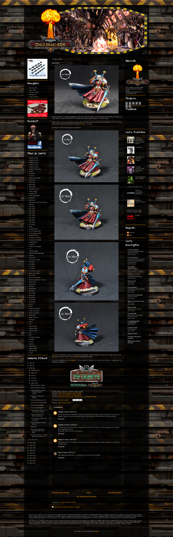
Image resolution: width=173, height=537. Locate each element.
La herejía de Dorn (34, 271)
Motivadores (32, 288)
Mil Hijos (31, 286)
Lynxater (61, 425)
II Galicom (32, 244)
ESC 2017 (32, 206)
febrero (33, 383)
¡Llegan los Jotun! (132, 296)
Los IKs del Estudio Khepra (39, 402)
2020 (31, 368)
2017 (31, 448)
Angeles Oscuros (34, 167)
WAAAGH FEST (132, 333)
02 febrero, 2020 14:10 (69, 439)
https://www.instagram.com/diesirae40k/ (70, 393)
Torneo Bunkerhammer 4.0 (38, 400)
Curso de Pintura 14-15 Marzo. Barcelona (37, 415)
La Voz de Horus (133, 257)
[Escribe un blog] (75, 400)
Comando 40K (132, 313)
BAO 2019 (32, 187)
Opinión (31, 304)
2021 (31, 365)
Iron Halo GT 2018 (34, 260)
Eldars (31, 226)
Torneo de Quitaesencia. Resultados (139, 192)
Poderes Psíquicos (34, 308)
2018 (31, 445)
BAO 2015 (32, 182)
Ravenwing (32, 315)
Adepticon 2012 (33, 158)
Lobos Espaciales (34, 273)
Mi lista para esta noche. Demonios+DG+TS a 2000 (38, 430)
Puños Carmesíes (34, 310)
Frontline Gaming (133, 249)
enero (33, 439)
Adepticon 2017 (33, 162)
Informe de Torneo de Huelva (140, 201)
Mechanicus (32, 284)
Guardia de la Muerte (35, 237)
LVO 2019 (32, 268)
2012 (31, 460)
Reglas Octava (33, 317)
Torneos (31, 342)
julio (32, 375)
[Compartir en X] (77, 400)
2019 (31, 443)
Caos (59, 452)
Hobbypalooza (33, 242)
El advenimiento (132, 329)
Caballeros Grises (34, 189)
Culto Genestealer (34, 195)
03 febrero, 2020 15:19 (68, 452)
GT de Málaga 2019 (34, 231)
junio (32, 378)
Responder (61, 419)
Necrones (32, 291)
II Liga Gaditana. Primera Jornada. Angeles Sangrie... (38, 392)
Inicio (89, 493)
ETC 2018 (32, 222)
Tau (30, 333)
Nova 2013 (32, 293)
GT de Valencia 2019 (35, 233)
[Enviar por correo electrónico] (74, 400)
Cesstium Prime (133, 327)
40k (59, 402)
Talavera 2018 (33, 328)
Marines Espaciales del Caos (37, 280)
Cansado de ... (139, 147)
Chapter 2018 (33, 193)
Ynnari (31, 353)
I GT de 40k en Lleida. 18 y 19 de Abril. (38, 419)
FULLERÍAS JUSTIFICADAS (132, 267)
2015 (31, 453)
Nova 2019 (32, 302)
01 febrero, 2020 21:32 (69, 412)
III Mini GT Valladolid (35, 246)
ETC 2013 (32, 213)
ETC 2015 (32, 218)
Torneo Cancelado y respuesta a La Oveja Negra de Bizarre (139, 140)
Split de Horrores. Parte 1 (38, 388)
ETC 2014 (32, 215)
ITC (30, 249)
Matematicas (33, 282)
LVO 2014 (32, 264)
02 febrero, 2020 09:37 (70, 425)
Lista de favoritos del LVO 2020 (140, 177)
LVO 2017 (32, 266)
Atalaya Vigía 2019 (34, 178)
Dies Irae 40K (132, 307)
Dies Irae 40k (33, 88)
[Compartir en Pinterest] (81, 400)
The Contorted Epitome (37, 407)
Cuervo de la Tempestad (135, 295)
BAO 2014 (32, 180)
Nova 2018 (32, 299)
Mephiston (34, 426)
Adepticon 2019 (33, 164)
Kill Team (31, 262)
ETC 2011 (32, 211)
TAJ (30, 324)
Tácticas (31, 344)
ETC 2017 (32, 220)
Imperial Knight (33, 251)
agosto (33, 373)
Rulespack (32, 319)
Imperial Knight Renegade (36, 253)
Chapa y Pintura (33, 97)
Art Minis (83, 124)
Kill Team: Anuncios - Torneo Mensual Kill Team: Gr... (39, 435)
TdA (30, 335)
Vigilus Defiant (33, 348)
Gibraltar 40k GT (34, 235)
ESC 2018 (32, 209)
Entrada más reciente (60, 493)
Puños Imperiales (34, 313)
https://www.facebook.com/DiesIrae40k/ (69, 395)
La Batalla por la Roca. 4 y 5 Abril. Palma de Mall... (39, 411)
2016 (31, 450)
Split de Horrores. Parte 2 (38, 385)
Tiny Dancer (131, 282)
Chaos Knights (33, 191)
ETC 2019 (32, 224)
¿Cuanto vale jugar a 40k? (134, 187)
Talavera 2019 (33, 330)
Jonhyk (60, 412)
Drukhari (31, 204)
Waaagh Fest (33, 94)
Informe (31, 255)
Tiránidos (31, 339)
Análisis (31, 171)
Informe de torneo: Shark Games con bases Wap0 (134, 211)
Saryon (60, 439)
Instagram (73, 360)
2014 (31, 455)
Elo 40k (137, 215)
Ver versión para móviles (86, 497)
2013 (31, 458)
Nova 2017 (32, 297)
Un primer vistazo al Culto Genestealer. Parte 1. (139, 169)
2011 (31, 463)
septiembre (34, 370)
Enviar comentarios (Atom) (68, 502)
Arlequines (32, 173)
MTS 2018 (32, 275)
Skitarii (31, 322)
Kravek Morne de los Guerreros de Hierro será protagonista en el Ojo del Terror (136, 260)
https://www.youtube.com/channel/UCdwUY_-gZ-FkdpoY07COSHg (77, 397)
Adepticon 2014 (33, 160)
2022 (31, 363)
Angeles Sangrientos (35, 169)
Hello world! (131, 303)
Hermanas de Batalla (35, 240)
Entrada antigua (114, 493)
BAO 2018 (32, 184)
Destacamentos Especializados (38, 202)
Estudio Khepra (33, 229)
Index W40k (32, 90)
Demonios (32, 200)
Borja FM (131, 232)
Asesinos (31, 175)
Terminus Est (132, 281)
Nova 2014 (32, 295)
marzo (33, 380)
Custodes (32, 198)
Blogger (96, 531)
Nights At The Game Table (136, 301)
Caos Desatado (132, 287)
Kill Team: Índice (34, 92)
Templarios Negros (34, 337)
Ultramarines (32, 346)
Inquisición (32, 257)
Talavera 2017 (33, 326)
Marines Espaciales (34, 277)
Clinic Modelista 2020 (37, 405)
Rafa (130, 235)
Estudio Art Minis (66, 402)
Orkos (31, 306)
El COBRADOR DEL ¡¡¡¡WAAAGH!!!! (134, 322)
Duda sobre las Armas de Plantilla (139, 158)
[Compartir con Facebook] (79, 400)
